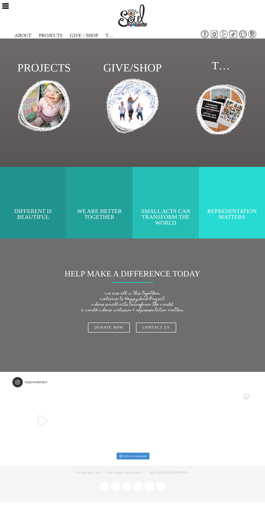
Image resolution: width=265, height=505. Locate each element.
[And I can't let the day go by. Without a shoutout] (102, 421)
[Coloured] (132, 4)
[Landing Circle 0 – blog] (220, 84)
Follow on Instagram (135, 456)
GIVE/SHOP (132, 67)
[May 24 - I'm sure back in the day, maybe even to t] (42, 421)
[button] (5, 5)
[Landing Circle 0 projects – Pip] (44, 80)
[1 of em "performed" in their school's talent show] (223, 421)
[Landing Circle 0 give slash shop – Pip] (132, 80)
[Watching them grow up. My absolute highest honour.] (163, 421)
